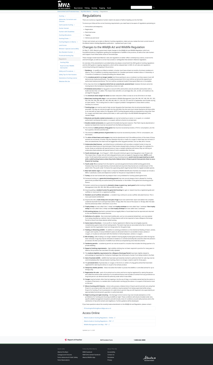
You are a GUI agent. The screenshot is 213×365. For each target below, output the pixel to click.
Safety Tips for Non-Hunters (68, 74)
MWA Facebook (87, 352)
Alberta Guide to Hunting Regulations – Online (98, 318)
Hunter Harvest (64, 28)
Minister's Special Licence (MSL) (69, 49)
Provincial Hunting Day (66, 55)
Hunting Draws (64, 38)
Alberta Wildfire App (89, 357)
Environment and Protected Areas (68, 11)
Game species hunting (66, 25)
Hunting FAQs (64, 62)
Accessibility (111, 352)
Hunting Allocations (65, 35)
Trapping (102, 8)
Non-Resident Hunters (66, 52)
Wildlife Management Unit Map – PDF (96, 324)
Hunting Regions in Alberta (67, 42)
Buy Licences (78, 8)
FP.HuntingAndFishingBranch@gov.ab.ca (96, 308)
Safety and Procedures (66, 71)
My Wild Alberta (86, 11)
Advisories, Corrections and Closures (67, 20)
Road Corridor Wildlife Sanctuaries (67, 67)
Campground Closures (65, 355)
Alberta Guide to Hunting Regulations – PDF (98, 321)
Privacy (109, 360)
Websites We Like (64, 81)
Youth (109, 8)
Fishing (87, 8)
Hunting (94, 8)
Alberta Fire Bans (63, 352)
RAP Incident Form (106, 340)
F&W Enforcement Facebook (91, 355)
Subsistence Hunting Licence (68, 78)
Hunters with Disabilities (66, 32)
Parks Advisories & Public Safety (68, 357)
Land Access (63, 45)
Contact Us (110, 355)
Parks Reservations (64, 360)
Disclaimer (110, 357)
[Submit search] (153, 7)
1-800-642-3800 (139, 340)
